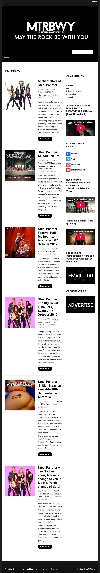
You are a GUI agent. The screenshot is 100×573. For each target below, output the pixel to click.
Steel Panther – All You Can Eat (49, 154)
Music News (45, 404)
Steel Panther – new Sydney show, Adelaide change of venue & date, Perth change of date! (49, 477)
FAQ (68, 88)
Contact (69, 85)
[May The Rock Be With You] (51, 27)
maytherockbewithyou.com (31, 569)
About (68, 83)
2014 (49, 92)
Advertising (71, 94)
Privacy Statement (73, 91)
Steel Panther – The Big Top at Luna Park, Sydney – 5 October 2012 (49, 306)
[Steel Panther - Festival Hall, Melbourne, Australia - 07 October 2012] (20, 242)
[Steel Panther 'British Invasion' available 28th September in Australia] (20, 395)
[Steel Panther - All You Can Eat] (20, 165)
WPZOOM (91, 569)
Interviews (42, 95)
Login (94, 1)
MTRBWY (58, 402)
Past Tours (57, 494)
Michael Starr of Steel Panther (49, 83)
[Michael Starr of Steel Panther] (20, 94)
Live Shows (51, 322)
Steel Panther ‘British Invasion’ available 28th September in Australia (50, 389)
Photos (53, 251)
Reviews (49, 169)
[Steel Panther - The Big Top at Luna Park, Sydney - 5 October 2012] (20, 313)
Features (55, 92)
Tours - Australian (44, 497)
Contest (69, 97)
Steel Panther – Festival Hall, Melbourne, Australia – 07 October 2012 (49, 236)
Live (47, 251)
